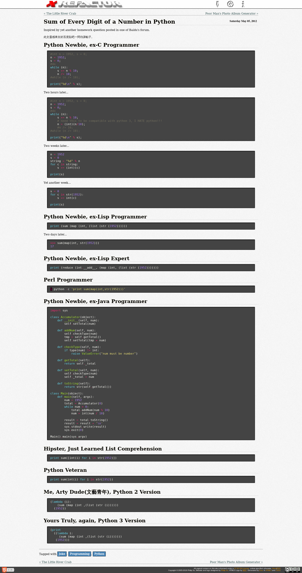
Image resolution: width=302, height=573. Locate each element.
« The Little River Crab (60, 13)
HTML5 (269, 570)
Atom (274, 568)
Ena (261, 570)
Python (99, 554)
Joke (62, 554)
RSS (279, 568)
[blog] (217, 6)
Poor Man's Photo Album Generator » (231, 13)
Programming (79, 554)
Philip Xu (224, 570)
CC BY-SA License (241, 568)
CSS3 (278, 570)
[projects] (230, 6)
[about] (243, 6)
